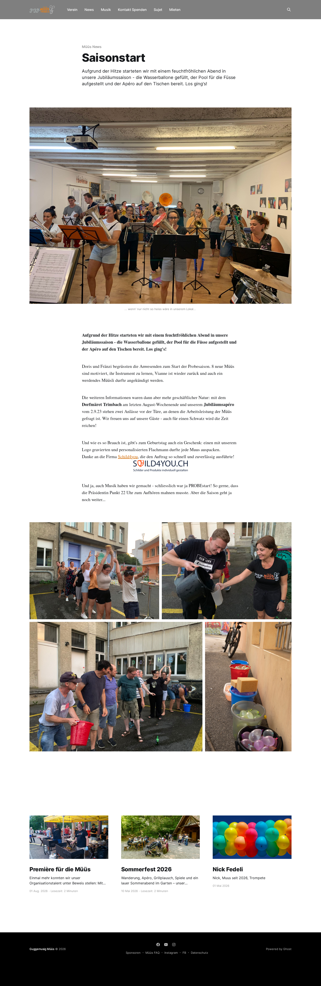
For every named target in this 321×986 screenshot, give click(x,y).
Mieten (175, 9)
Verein (72, 9)
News (89, 9)
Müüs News (92, 46)
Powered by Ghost (279, 949)
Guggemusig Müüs (41, 949)
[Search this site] (288, 9)
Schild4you (128, 456)
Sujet (158, 9)
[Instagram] (174, 944)
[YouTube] (166, 944)
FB (184, 952)
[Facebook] (158, 944)
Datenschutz (199, 952)
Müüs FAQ (152, 952)
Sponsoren (133, 952)
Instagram (171, 952)
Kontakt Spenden (132, 9)
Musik (106, 9)
